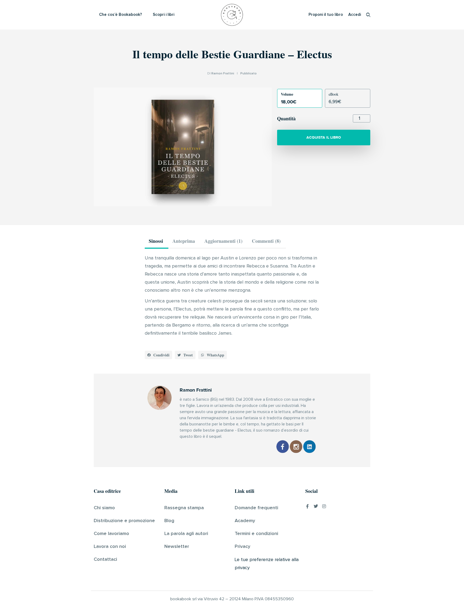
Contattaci (105, 559)
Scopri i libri (163, 15)
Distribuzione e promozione (124, 520)
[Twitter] (316, 506)
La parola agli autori (186, 533)
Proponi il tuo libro (326, 15)
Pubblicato (248, 73)
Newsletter (176, 546)
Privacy (242, 546)
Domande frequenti (256, 507)
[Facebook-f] (307, 506)
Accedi (354, 15)
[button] (158, 355)
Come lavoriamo (111, 533)
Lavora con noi (110, 546)
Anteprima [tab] (183, 240)
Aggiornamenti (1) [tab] (223, 240)
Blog (169, 520)
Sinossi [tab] (156, 240)
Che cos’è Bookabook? (120, 15)
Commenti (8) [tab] (266, 240)
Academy (245, 520)
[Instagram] (324, 506)
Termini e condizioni (256, 533)
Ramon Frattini (222, 73)
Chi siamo (104, 507)
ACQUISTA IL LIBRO (323, 137)
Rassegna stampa (184, 507)
